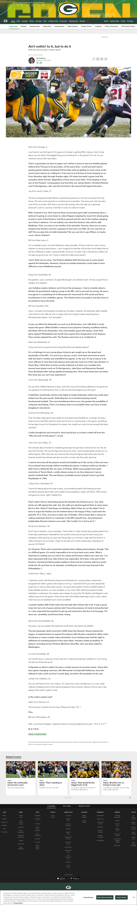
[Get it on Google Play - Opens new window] (75, 879)
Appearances (100, 815)
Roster (4, 815)
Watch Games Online (37, 847)
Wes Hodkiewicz (41, 58)
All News (21, 840)
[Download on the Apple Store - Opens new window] (61, 878)
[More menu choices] (87, 21)
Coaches (4, 819)
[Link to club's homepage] (5, 20)
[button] (65, 797)
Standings (4, 825)
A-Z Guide (68, 815)
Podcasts (37, 838)
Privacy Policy (18, 903)
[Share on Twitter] (97, 60)
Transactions (4, 822)
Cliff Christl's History (21, 822)
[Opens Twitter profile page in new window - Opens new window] (37, 63)
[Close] (134, 897)
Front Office (4, 832)
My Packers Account (133, 817)
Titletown (68, 862)
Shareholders (100, 840)
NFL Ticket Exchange (133, 843)
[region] (68, 897)
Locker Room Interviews (37, 828)
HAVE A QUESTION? (37, 734)
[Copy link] (105, 59)
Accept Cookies (121, 897)
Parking (68, 828)
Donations (100, 827)
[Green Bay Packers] (68, 887)
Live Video (37, 823)
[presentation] (130, 798)
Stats (4, 828)
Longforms (21, 827)
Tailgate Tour (100, 819)
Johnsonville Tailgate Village (117, 840)
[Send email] (101, 60)
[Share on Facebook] (93, 60)
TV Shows (37, 842)
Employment (68, 847)
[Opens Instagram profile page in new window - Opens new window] (41, 63)
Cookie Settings (88, 897)
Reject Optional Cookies (104, 897)
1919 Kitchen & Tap (68, 857)
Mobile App (21, 843)
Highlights (37, 815)
